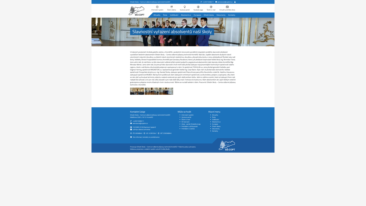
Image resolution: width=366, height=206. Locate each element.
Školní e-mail (185, 119)
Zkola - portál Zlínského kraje (191, 124)
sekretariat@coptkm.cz (225, 2)
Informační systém (187, 115)
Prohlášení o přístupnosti (189, 126)
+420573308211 (208, 2)
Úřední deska (209, 15)
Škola (165, 15)
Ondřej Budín (165, 149)
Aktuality (157, 15)
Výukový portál (186, 117)
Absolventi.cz (186, 15)
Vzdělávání (174, 15)
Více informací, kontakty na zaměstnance (146, 137)
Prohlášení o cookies (188, 129)
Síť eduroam (185, 122)
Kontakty (231, 15)
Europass (197, 15)
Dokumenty (221, 15)
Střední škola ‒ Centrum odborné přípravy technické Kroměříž (157, 147)
